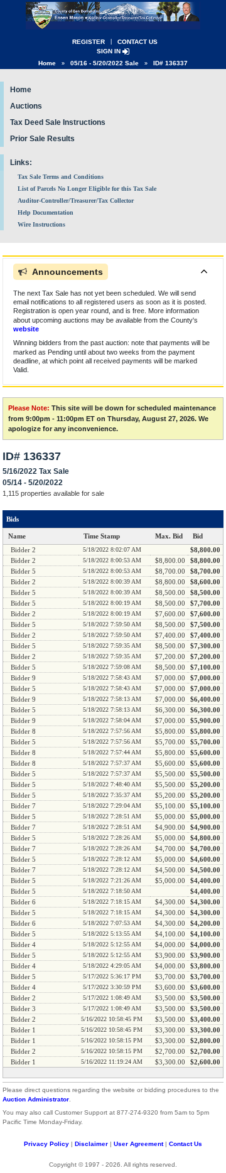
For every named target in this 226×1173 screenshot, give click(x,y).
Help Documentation (45, 212)
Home (47, 63)
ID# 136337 (170, 63)
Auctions (26, 106)
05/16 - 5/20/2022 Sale (104, 63)
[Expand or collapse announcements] (204, 271)
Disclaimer (91, 1143)
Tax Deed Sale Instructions (57, 122)
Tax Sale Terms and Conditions (61, 176)
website (26, 329)
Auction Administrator (36, 1099)
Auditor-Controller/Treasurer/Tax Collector (76, 200)
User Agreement (138, 1143)
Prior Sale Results (42, 138)
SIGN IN (109, 51)
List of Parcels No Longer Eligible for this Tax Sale (87, 188)
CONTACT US (137, 41)
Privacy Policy (46, 1143)
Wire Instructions (41, 224)
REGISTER (88, 41)
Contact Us (185, 1143)
